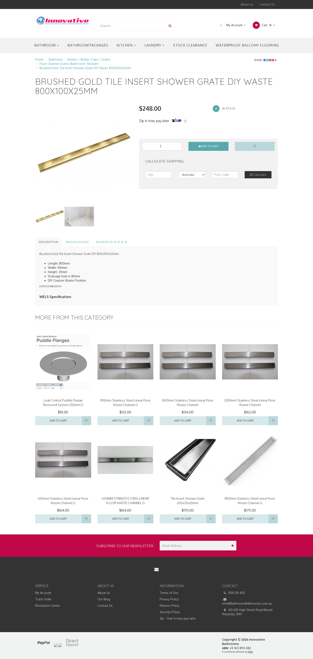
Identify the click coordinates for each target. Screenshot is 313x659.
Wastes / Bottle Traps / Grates (88, 59)
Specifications (77, 242)
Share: (259, 60)
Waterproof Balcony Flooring (247, 45)
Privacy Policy (169, 599)
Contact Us (267, 4)
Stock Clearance (190, 45)
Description (48, 242)
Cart (266, 25)
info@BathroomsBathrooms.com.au (247, 603)
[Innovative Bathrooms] (63, 20)
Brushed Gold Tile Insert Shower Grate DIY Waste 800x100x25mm (85, 68)
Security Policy (170, 612)
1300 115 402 (236, 593)
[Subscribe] (231, 545)
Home (39, 59)
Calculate (259, 174)
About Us (247, 4)
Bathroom (45, 45)
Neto (250, 651)
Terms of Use (169, 593)
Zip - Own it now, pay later (178, 618)
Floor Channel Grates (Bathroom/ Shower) (69, 63)
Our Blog (104, 599)
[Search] (170, 26)
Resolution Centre (47, 605)
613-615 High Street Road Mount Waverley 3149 (247, 612)
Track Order (43, 599)
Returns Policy (169, 605)
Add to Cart (209, 146)
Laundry (153, 45)
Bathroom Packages (87, 45)
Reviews (103, 242)
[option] (84, 153)
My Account (234, 25)
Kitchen (125, 45)
